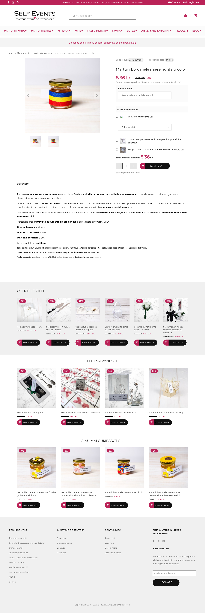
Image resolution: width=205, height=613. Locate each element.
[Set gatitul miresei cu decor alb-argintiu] (87, 309)
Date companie (64, 543)
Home (11, 53)
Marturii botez (41, 30)
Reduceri (182, 30)
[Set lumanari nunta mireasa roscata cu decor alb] (175, 309)
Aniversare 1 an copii (155, 30)
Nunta (116, 30)
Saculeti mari (135, 116)
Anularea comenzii (18, 567)
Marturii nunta (14, 30)
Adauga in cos (30, 342)
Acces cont (110, 538)
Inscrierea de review (19, 572)
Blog (196, 30)
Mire (78, 30)
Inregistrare (192, 2)
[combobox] (144, 127)
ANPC (12, 577)
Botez (131, 30)
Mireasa (63, 30)
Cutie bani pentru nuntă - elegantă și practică (153, 139)
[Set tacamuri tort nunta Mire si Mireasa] (58, 309)
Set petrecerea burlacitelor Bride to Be (149, 149)
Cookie (12, 582)
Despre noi (62, 538)
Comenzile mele (113, 552)
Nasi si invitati (96, 30)
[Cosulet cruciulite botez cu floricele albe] (117, 309)
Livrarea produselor (18, 552)
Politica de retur (17, 562)
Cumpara (156, 165)
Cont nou (109, 543)
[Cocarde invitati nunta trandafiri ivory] (146, 309)
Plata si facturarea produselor (23, 557)
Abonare (166, 582)
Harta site (61, 552)
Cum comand (16, 548)
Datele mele (111, 548)
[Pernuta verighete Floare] (29, 309)
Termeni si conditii (18, 538)
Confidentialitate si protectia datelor (27, 543)
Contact (175, 2)
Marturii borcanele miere (45, 53)
